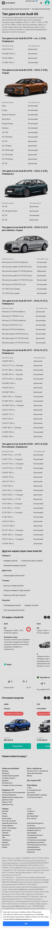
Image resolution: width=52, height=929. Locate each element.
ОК (26, 924)
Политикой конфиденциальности (18, 919)
